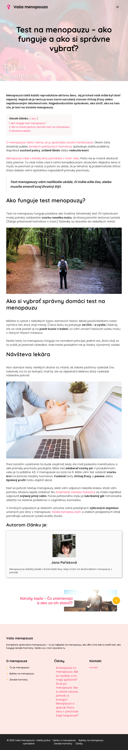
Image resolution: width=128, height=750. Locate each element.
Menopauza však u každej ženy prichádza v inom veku (42, 158)
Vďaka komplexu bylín (66, 512)
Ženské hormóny (19, 679)
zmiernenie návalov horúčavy (75, 492)
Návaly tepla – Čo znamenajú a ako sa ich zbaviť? (46, 600)
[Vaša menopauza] (8, 7)
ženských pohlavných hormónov (50, 146)
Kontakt (93, 667)
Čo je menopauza (19, 667)
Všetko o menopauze (64, 740)
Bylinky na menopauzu (22, 673)
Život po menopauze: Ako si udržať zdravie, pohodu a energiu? (67, 692)
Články (79, 743)
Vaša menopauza (31, 7)
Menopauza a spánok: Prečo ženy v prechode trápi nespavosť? (67, 709)
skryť (33, 118)
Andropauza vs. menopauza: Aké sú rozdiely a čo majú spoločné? (67, 674)
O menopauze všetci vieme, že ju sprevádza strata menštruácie (49, 142)
